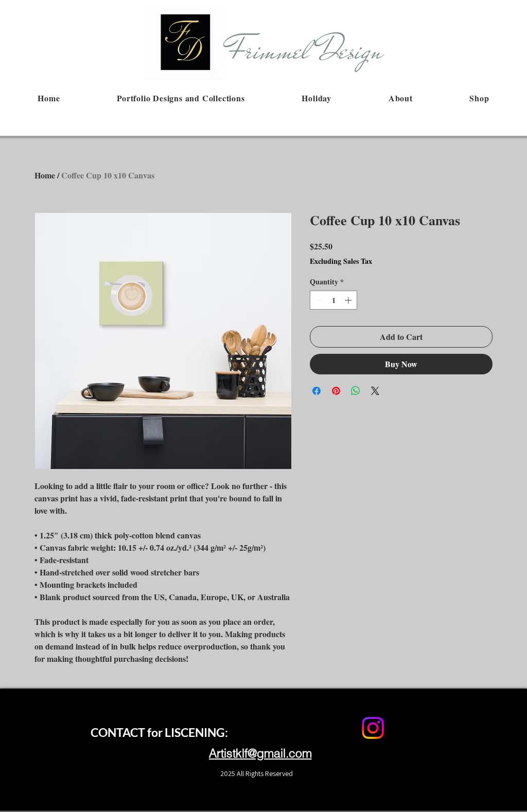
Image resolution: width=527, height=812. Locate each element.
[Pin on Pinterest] (336, 391)
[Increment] (349, 300)
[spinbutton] (333, 300)
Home (44, 175)
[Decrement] (317, 300)
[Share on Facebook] (316, 391)
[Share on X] (375, 391)
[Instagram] (373, 728)
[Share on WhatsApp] (355, 391)
